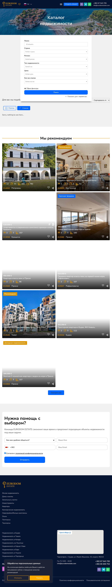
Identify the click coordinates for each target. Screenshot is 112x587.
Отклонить (18, 578)
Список (25, 108)
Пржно (69, 237)
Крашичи (15, 237)
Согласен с (24, 453)
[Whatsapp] (89, 4)
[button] (61, 4)
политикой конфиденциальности (29, 453)
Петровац (16, 188)
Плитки (11, 108)
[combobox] (7, 447)
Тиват (14, 335)
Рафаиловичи (72, 286)
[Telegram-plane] (85, 4)
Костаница (71, 188)
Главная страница (54, 29)
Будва (69, 335)
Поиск (56, 92)
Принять (39, 578)
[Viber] (81, 4)
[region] (28, 571)
